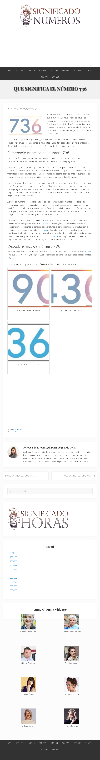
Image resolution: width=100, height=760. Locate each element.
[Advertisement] (50, 49)
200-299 (13, 561)
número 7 (47, 223)
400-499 (13, 569)
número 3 (46, 230)
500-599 (13, 573)
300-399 (13, 565)
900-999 (13, 590)
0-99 (12, 553)
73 (8, 258)
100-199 (13, 557)
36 (12, 258)
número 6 (54, 236)
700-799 (13, 582)
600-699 (13, 577)
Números (18, 429)
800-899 (13, 586)
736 (15, 432)
